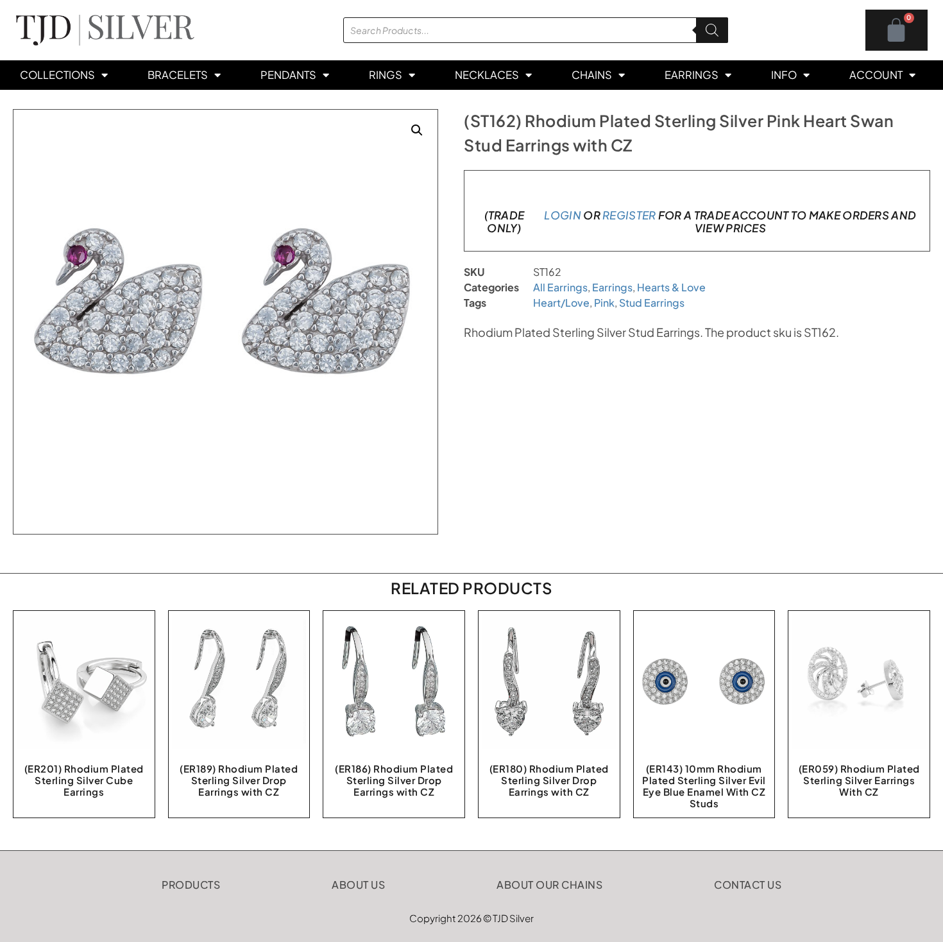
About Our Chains (549, 884)
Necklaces (487, 74)
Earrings (691, 74)
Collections (57, 74)
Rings (385, 74)
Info (784, 74)
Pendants (288, 74)
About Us (358, 884)
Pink (604, 302)
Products (191, 884)
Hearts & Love (671, 287)
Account (876, 74)
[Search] (712, 30)
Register (629, 215)
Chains (592, 74)
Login (562, 215)
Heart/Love (561, 302)
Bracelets (178, 74)
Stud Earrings (651, 302)
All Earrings (560, 287)
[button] (417, 130)
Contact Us (747, 884)
